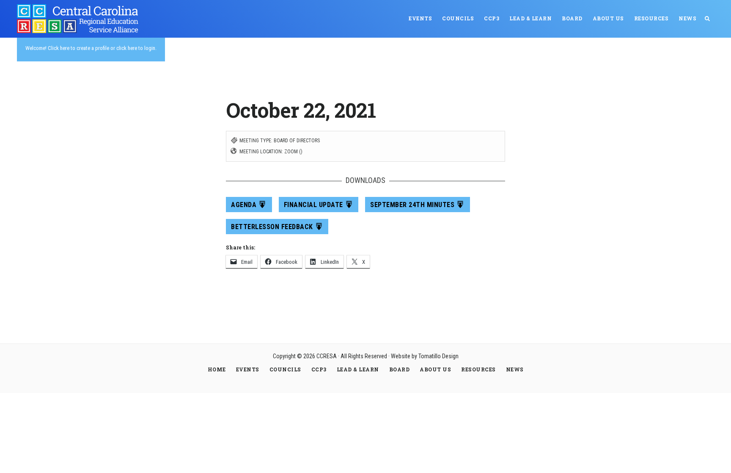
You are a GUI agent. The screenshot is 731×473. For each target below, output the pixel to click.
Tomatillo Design (438, 356)
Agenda (243, 205)
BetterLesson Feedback (272, 227)
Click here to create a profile (78, 48)
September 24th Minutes (412, 205)
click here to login (135, 48)
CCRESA (80, 18)
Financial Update (313, 205)
